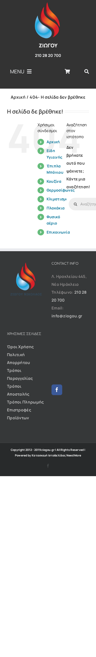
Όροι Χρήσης (20, 346)
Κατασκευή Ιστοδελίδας (49, 455)
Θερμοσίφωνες (61, 190)
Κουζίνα (54, 181)
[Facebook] (56, 389)
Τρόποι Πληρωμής (25, 402)
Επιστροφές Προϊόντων (19, 413)
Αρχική (53, 141)
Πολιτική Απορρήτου (18, 358)
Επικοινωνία (58, 232)
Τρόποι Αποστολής (18, 390)
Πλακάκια (56, 208)
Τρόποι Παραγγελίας (20, 374)
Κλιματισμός (58, 199)
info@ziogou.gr (66, 316)
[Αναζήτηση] (86, 71)
